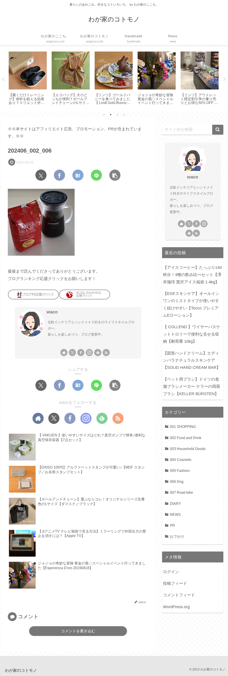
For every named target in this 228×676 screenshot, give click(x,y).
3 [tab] (117, 114)
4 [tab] (124, 114)
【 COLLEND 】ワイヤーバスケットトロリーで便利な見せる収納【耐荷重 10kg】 (191, 334)
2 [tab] (110, 114)
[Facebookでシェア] (59, 175)
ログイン (171, 572)
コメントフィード (179, 595)
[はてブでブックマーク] (77, 175)
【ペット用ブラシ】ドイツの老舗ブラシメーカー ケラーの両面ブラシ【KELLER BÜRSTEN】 (191, 386)
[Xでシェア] (41, 175)
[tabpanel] (28, 78)
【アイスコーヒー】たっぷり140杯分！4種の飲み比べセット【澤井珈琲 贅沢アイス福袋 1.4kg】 (192, 274)
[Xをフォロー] (72, 352)
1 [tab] (104, 114)
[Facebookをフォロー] (80, 352)
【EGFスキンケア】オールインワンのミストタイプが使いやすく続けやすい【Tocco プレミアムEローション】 (191, 304)
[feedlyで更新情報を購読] (97, 352)
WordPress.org (176, 607)
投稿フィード (175, 583)
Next (224, 79)
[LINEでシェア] (96, 175)
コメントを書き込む (78, 631)
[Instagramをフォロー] (89, 352)
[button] (114, 175)
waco (52, 311)
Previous (3, 79)
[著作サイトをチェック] (63, 352)
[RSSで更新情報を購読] (106, 352)
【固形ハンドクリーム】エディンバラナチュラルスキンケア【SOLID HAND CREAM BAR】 (191, 360)
